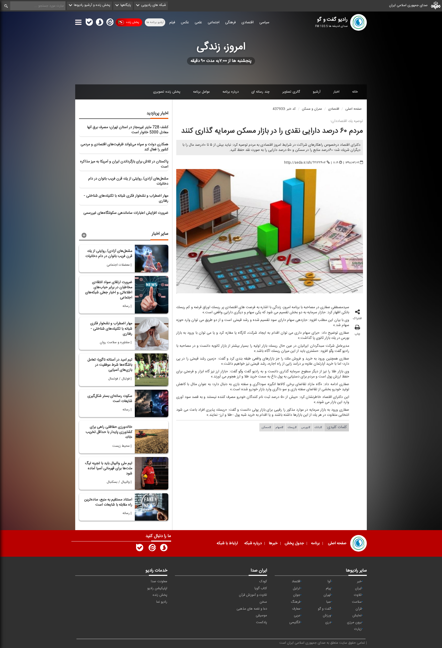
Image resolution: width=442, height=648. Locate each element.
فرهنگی (230, 22)
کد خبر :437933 (284, 109)
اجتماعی (213, 22)
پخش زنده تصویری (166, 92)
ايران (358, 588)
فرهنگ (295, 602)
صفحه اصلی (353, 109)
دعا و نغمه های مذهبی (252, 609)
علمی (198, 22)
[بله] (89, 23)
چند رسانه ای (260, 92)
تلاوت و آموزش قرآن (253, 595)
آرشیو (317, 92)
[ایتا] (109, 23)
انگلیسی (294, 622)
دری (328, 622)
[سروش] (99, 23)
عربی (297, 615)
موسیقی (261, 615)
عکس (185, 22)
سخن (263, 602)
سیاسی (264, 22)
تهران (327, 595)
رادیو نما (161, 602)
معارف (296, 609)
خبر (359, 581)
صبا (328, 602)
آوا (329, 581)
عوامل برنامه (201, 92)
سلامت (357, 602)
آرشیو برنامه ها (155, 22)
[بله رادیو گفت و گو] (140, 548)
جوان (296, 595)
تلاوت (358, 595)
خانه (355, 92)
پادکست (261, 622)
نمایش (357, 615)
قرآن (359, 609)
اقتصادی (247, 22)
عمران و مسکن (312, 109)
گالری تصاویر (291, 92)
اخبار (336, 92)
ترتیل (296, 588)
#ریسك (292, 427)
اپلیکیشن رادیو (157, 588)
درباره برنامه (231, 92)
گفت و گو (324, 609)
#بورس (305, 427)
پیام (328, 588)
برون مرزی (354, 622)
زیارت (358, 629)
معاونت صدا (159, 581)
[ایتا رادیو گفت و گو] (152, 548)
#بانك (318, 427)
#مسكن (266, 427)
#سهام (279, 427)
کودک (263, 581)
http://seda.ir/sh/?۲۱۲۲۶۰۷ (305, 162)
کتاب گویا (261, 588)
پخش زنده (132, 22)
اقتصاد (296, 581)
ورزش (327, 615)
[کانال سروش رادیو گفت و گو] (163, 548)
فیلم (172, 22)
